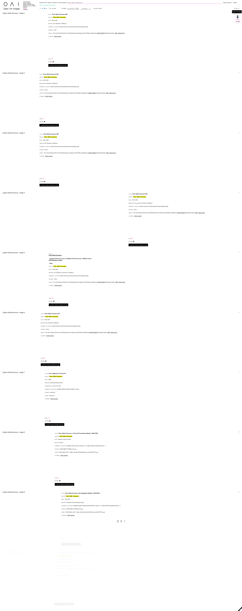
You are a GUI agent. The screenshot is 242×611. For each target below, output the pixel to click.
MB (78, 8)
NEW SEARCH (227, 2)
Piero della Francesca (55, 255)
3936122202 (121, 33)
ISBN (116, 33)
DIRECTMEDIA (101, 33)
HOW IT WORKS (27, 3)
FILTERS (64, 8)
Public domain (57, 36)
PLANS (25, 8)
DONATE (25, 7)
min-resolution (70, 8)
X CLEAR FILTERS (97, 8)
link (75, 449)
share (50, 61)
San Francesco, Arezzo (55, 260)
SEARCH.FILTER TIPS (28, 4)
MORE (235, 2)
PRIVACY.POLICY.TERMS (29, 5)
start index (84, 8)
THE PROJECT (26, 1)
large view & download (57, 65)
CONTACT (25, 9)
